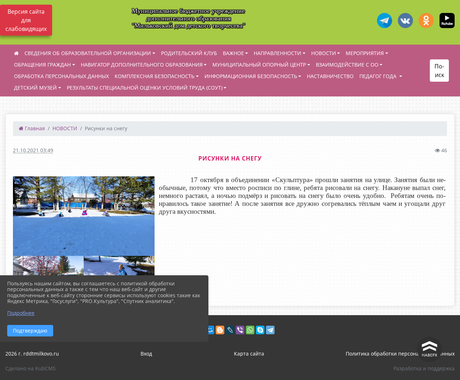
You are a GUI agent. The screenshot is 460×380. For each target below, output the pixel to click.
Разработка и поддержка (424, 368)
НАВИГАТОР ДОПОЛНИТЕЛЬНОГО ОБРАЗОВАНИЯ (142, 64)
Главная (34, 128)
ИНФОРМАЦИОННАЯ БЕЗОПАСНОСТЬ (250, 76)
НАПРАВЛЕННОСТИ (277, 53)
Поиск (439, 70)
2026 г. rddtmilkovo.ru (32, 353)
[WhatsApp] (250, 330)
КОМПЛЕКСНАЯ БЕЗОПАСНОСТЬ (154, 76)
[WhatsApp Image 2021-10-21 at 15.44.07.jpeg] (84, 216)
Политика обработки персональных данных (400, 353)
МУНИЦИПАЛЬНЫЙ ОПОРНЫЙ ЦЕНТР (259, 64)
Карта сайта (249, 353)
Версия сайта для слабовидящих (26, 20)
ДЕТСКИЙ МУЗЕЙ (35, 87)
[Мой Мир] (210, 330)
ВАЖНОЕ (233, 53)
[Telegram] (270, 330)
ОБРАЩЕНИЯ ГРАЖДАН (42, 64)
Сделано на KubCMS (30, 368)
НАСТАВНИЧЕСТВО (330, 76)
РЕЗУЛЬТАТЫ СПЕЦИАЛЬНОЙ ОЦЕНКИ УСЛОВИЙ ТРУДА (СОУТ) (144, 87)
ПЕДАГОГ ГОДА (378, 76)
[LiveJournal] (230, 330)
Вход (146, 353)
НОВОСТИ (323, 53)
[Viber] (240, 330)
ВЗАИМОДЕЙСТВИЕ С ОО (347, 64)
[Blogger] (220, 330)
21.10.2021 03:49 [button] (33, 150)
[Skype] (260, 330)
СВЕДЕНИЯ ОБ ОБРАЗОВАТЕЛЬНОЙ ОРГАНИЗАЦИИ (87, 53)
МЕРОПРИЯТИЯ (365, 53)
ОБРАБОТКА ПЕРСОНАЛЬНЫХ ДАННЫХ (61, 76)
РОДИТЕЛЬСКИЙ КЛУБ (189, 53)
